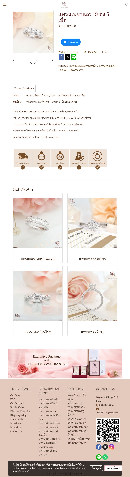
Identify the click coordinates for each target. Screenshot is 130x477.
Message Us (72, 42)
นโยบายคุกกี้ (23, 471)
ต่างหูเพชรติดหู (75, 411)
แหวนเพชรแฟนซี (48, 427)
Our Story (15, 395)
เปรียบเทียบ (92, 52)
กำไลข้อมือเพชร (76, 419)
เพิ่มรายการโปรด (69, 52)
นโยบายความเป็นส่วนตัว (75, 468)
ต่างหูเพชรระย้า (76, 407)
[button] (126, 4)
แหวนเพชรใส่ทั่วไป (49, 439)
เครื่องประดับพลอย (77, 427)
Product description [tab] (24, 88)
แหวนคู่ (43, 454)
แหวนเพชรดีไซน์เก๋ (49, 423)
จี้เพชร (71, 415)
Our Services (16, 403)
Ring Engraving (18, 415)
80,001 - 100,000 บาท (71, 69)
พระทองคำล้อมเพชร (78, 438)
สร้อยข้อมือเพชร (76, 423)
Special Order (17, 407)
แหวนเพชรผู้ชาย (48, 450)
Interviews (15, 423)
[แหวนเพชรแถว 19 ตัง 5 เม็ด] (33, 32)
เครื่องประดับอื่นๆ (77, 442)
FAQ (12, 399)
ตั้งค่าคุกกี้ (96, 468)
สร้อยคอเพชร (74, 403)
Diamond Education (20, 411)
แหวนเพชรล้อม (47, 411)
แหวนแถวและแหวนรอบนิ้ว (83, 65)
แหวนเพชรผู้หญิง (107, 65)
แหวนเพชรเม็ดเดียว (49, 399)
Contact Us (16, 431)
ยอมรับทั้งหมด (113, 468)
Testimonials (16, 419)
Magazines (15, 427)
